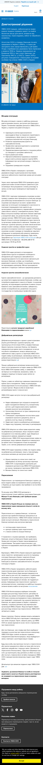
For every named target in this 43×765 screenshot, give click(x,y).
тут (30, 330)
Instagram (12, 710)
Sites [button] (40, 12)
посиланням (32, 586)
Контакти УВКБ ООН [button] (11, 741)
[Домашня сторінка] (11, 11)
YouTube (21, 710)
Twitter (3, 710)
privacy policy (15, 753)
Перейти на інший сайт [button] (28, 2)
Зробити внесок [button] (9, 699)
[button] (8, 728)
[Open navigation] (2, 11)
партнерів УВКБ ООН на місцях (24, 237)
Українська (25, 6)
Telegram (16, 710)
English (16, 6)
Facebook (7, 710)
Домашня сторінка (7, 19)
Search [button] (35, 12)
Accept (21, 761)
